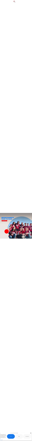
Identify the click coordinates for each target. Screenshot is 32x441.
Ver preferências (27, 436)
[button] (2, 1)
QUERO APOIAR (5, 218)
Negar (19, 436)
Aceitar (11, 436)
